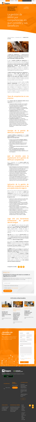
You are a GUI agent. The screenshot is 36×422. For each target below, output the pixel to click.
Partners (16, 0)
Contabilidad (26, 307)
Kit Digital (7, 0)
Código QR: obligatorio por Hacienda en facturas (28, 313)
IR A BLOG (23, 398)
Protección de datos (24, 415)
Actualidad (14, 311)
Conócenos (12, 0)
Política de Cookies (23, 418)
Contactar (20, 0)
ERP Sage (3, 308)
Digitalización (7, 308)
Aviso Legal (23, 419)
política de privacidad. (14, 288)
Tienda (33, 0)
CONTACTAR (15, 387)
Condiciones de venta (23, 413)
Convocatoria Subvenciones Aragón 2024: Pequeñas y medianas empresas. (16, 316)
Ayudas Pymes (18, 308)
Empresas (3, 309)
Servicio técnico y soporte (27, 0)
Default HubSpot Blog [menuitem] (7, 388)
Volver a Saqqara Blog (26, 7)
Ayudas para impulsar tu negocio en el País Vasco (6, 314)
